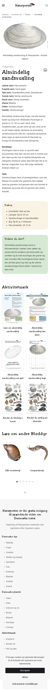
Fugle (8, 547)
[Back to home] (25, 5)
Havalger (10, 622)
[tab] (17, 481)
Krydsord (10, 639)
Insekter (9, 552)
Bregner (9, 617)
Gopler (9, 586)
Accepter (25, 670)
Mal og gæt (11, 648)
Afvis (25, 677)
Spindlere (10, 562)
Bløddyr (9, 576)
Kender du (10, 643)
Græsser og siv (12, 607)
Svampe (9, 627)
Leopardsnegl (37, 470)
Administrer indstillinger (25, 683)
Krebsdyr (10, 571)
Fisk (8, 566)
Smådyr (9, 581)
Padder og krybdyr (14, 557)
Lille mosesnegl (12, 470)
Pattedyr (9, 542)
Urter (8, 603)
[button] (3, 5)
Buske (8, 612)
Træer (8, 598)
